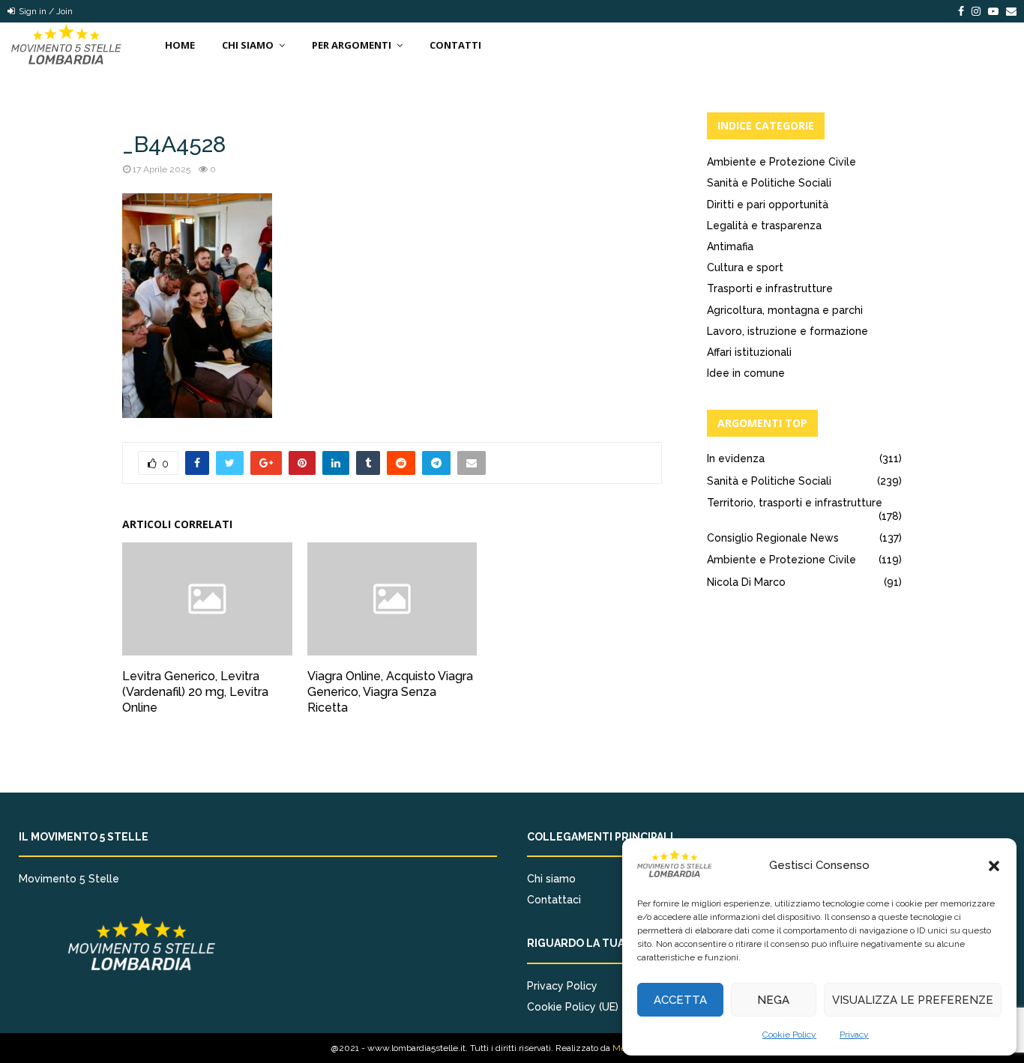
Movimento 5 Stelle (69, 879)
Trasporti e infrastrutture (770, 288)
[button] (994, 865)
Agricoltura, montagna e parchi (785, 310)
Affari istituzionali (749, 352)
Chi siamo (551, 879)
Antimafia (730, 246)
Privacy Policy (562, 986)
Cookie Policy (789, 1034)
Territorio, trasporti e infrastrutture (794, 503)
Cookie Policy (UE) (572, 1007)
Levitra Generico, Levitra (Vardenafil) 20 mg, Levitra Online (195, 692)
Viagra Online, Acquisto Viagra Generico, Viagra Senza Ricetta (390, 692)
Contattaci (554, 900)
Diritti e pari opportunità (767, 205)
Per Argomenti (351, 45)
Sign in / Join (44, 11)
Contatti (455, 45)
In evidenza (736, 458)
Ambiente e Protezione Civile (781, 162)
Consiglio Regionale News (773, 538)
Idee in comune (746, 373)
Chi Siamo (248, 45)
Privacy (854, 1034)
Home (180, 45)
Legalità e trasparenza (764, 225)
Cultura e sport (745, 267)
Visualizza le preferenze (912, 1000)
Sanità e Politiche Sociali (769, 183)
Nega (773, 1000)
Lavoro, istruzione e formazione (787, 331)
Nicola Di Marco (746, 582)
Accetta (680, 1000)
